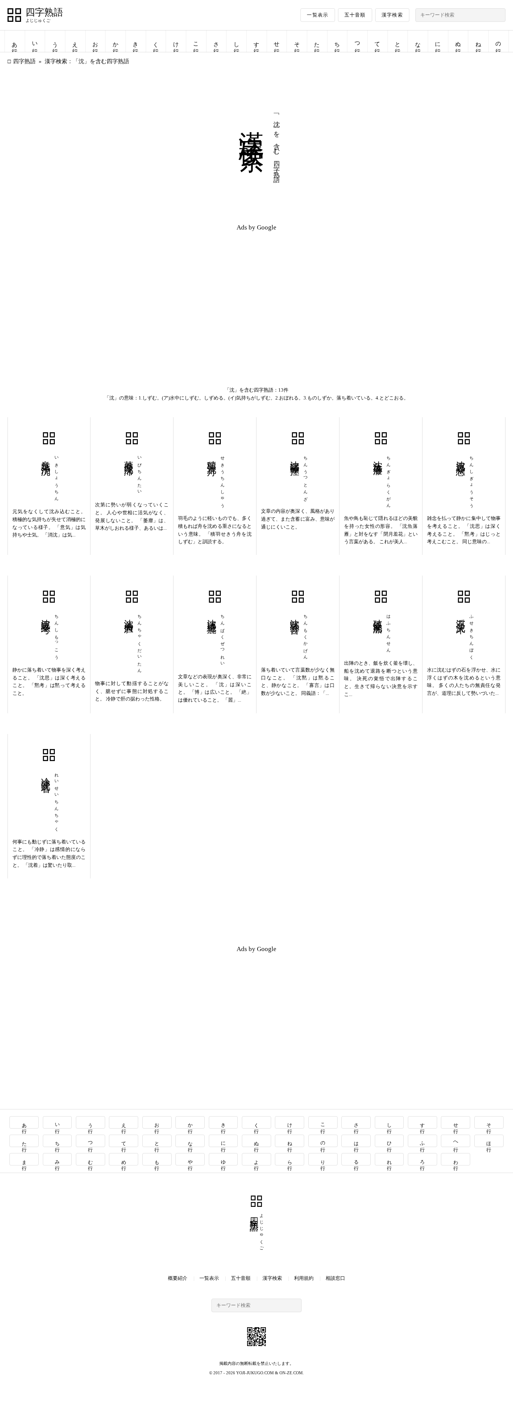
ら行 (290, 1159)
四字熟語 (44, 12)
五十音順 (355, 15)
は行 (356, 1141)
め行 (124, 1159)
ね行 (478, 41)
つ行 (358, 41)
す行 (256, 41)
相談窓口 (335, 1278)
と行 (398, 41)
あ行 (15, 41)
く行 (156, 41)
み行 (57, 1159)
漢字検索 (392, 15)
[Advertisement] (132, 290)
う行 (55, 41)
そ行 (297, 41)
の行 (498, 41)
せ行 (277, 41)
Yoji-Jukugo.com (255, 1372)
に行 (438, 41)
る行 (356, 1159)
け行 (176, 41)
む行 (91, 1159)
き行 (136, 41)
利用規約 (304, 1278)
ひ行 (389, 1141)
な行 (418, 41)
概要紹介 (177, 1278)
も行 (157, 1159)
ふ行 (422, 1141)
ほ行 (489, 1141)
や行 (190, 1159)
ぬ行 (458, 41)
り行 (323, 1159)
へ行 (456, 1141)
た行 (317, 41)
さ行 (216, 41)
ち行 (337, 41)
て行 (377, 41)
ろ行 (422, 1159)
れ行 (389, 1159)
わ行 (456, 1159)
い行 (35, 41)
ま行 (24, 1159)
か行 (116, 41)
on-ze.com (291, 1372)
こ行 (196, 41)
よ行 (257, 1159)
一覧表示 (317, 15)
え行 (75, 41)
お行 (95, 41)
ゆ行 (223, 1159)
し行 (237, 41)
